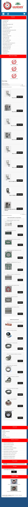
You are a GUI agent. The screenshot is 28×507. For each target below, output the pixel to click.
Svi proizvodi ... (5, 53)
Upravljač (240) (5, 21)
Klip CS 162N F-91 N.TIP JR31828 (16, 181)
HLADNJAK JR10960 (14, 64)
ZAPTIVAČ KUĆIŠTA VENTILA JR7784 (13, 239)
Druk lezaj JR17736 (10, 410)
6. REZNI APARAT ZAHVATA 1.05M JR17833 (10, 451)
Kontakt (3, 434)
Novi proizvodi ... (5, 50)
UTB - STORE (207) (6, 41)
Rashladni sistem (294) (7, 31)
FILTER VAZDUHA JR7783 (11, 230)
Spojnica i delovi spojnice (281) (8, 24)
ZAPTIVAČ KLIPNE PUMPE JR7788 (13, 285)
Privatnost (4, 432)
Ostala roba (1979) (6, 37)
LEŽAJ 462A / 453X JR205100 (12, 365)
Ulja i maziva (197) (6, 38)
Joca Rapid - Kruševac (11, 495)
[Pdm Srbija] (14, 463)
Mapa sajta (4, 435)
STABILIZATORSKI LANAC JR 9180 (13, 220)
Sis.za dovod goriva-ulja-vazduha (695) (9, 30)
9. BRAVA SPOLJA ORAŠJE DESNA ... (8, 456)
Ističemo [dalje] (14, 476)
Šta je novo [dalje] (13, 55)
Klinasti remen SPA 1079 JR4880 (12, 388)
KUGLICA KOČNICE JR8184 (12, 330)
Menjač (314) (5, 25)
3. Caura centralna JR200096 (7, 446)
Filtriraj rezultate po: (5, 83)
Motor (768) (5, 22)
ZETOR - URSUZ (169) (7, 40)
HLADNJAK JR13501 (14, 71)
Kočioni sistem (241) (6, 28)
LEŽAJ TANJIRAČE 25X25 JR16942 (14, 484)
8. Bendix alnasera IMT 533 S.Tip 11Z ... (9, 454)
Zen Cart (20, 495)
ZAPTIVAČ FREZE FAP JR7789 (12, 296)
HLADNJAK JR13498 (14, 78)
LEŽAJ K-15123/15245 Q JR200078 (13, 376)
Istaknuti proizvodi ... (6, 51)
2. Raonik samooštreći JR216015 (8, 444)
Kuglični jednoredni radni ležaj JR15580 (14, 491)
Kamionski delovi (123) (6, 48)
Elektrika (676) (5, 34)
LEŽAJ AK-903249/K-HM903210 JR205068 (14, 354)
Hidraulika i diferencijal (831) (7, 27)
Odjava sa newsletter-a (6, 437)
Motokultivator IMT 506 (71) (7, 44)
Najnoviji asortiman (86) (7, 47)
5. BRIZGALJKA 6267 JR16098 (7, 449)
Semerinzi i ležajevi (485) (7, 35)
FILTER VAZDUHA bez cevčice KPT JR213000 (15, 322)
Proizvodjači (14, 460)
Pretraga (15, 466)
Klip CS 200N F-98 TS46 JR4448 (16, 195)
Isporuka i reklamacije (6, 431)
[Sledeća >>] (24, 214)
